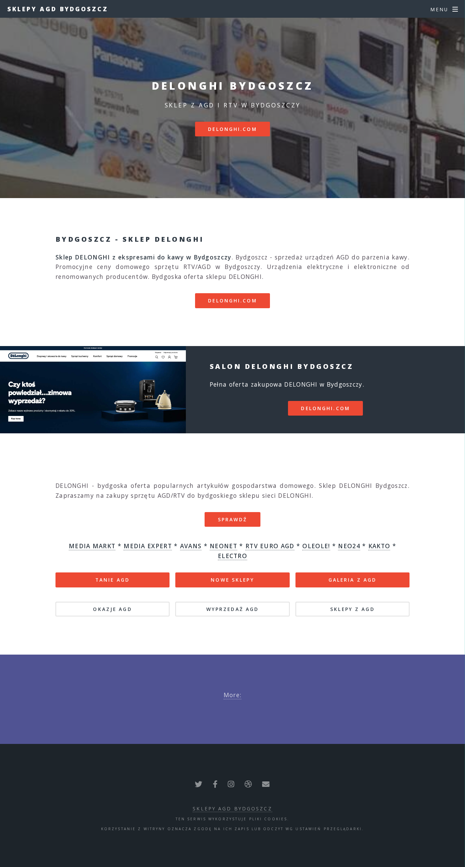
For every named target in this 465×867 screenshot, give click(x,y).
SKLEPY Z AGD (352, 609)
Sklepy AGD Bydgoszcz (57, 9)
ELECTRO (232, 556)
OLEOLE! (316, 546)
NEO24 (349, 546)
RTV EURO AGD (269, 546)
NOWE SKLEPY (232, 580)
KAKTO (379, 546)
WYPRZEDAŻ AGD (232, 609)
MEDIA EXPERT (148, 546)
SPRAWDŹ (232, 519)
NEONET (223, 546)
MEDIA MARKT (92, 546)
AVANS (191, 546)
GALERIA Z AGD (352, 580)
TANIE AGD (112, 580)
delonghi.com (232, 129)
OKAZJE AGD (112, 609)
